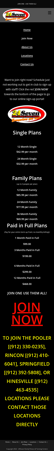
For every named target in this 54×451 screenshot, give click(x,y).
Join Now (24, 442)
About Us (26, 47)
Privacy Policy (27, 444)
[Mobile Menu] (49, 12)
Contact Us (27, 64)
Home (27, 30)
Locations (27, 55)
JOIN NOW (27, 313)
